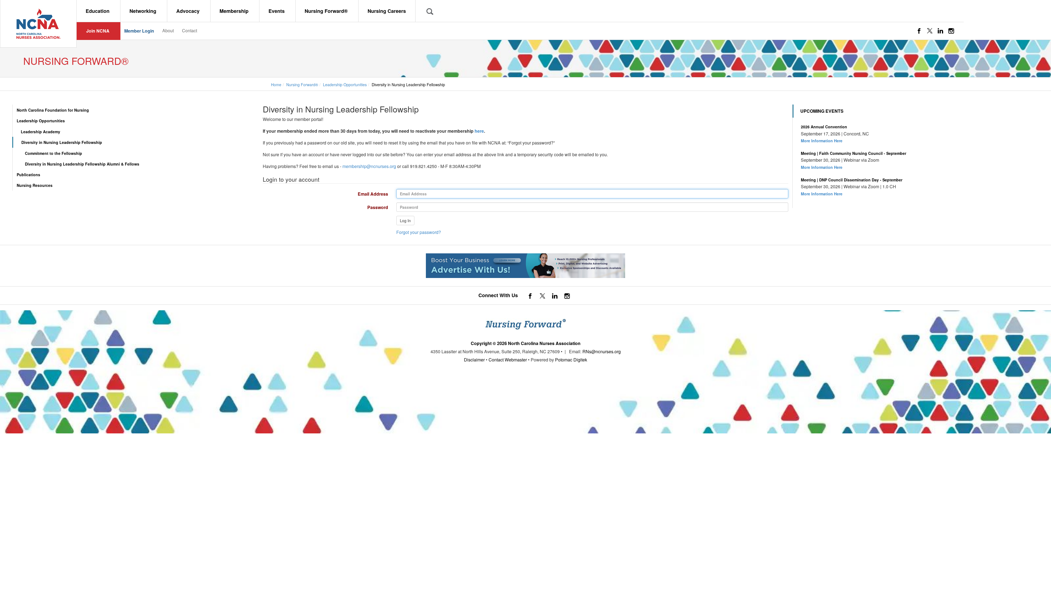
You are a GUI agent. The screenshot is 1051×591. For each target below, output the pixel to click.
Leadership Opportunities (41, 120)
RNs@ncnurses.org (601, 351)
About (168, 30)
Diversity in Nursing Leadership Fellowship (61, 142)
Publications (28, 174)
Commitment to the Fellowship (53, 153)
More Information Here (821, 140)
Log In (405, 220)
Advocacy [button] (188, 11)
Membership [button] (235, 11)
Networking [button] (143, 11)
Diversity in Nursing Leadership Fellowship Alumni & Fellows (82, 164)
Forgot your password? (418, 232)
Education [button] (98, 11)
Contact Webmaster (508, 360)
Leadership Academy (40, 131)
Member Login (139, 31)
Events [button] (277, 11)
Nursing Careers (387, 11)
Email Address (323, 194)
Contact (189, 30)
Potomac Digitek (571, 360)
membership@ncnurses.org (369, 166)
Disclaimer (474, 360)
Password (323, 207)
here (479, 131)
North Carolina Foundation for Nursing (53, 110)
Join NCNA (97, 31)
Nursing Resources (35, 185)
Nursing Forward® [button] (327, 11)
